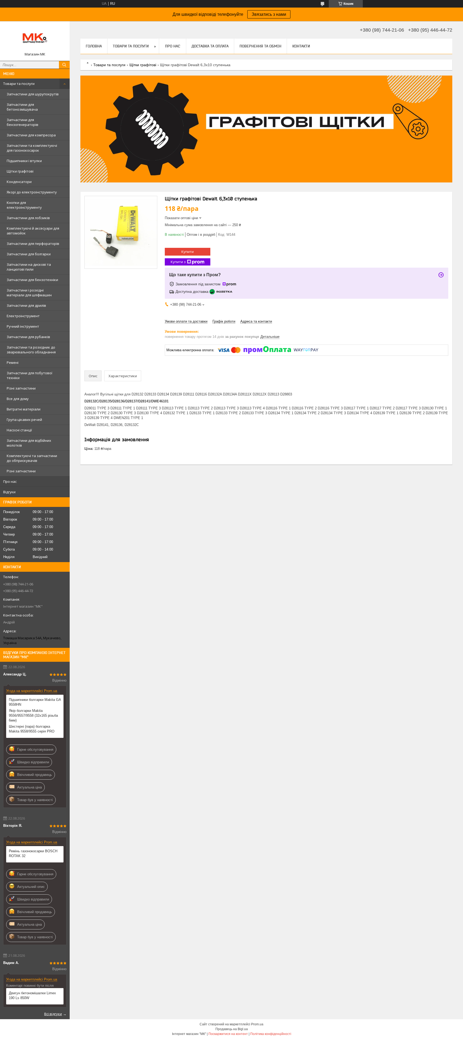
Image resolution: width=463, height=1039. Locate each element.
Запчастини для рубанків (28, 336)
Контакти (301, 46)
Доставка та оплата (210, 46)
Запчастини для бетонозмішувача (22, 107)
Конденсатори (19, 181)
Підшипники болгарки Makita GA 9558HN (35, 702)
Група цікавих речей (24, 419)
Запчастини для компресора (31, 135)
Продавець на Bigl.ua (231, 1029)
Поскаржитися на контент (228, 1034)
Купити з (178, 261)
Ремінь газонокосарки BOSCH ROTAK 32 (33, 853)
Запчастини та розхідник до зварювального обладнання (31, 349)
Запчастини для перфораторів (33, 243)
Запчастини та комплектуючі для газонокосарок (32, 148)
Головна (94, 46)
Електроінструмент (23, 315)
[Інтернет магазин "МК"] (35, 38)
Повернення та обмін (260, 46)
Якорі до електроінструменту (32, 192)
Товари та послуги (19, 83)
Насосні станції (19, 430)
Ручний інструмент (23, 326)
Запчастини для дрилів (26, 305)
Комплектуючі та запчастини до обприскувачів (32, 458)
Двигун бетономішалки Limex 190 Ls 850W (32, 995)
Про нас (10, 481)
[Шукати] (64, 65)
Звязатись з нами (269, 14)
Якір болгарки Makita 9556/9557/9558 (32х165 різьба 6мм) (33, 715)
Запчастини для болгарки (29, 254)
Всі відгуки (53, 1013)
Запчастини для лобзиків (28, 217)
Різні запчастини (21, 388)
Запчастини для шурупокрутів (33, 94)
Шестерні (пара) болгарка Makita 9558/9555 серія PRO (31, 728)
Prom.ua (257, 1024)
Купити (187, 251)
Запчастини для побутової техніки (29, 375)
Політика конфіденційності (270, 1034)
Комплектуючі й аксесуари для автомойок (33, 231)
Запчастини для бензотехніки (32, 279)
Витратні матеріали (23, 409)
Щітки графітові (20, 171)
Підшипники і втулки (24, 160)
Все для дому (18, 398)
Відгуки (9, 491)
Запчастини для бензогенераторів (22, 122)
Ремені (12, 362)
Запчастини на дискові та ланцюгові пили (29, 267)
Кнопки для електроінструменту (24, 205)
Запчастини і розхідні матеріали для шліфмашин (29, 292)
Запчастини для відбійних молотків (29, 443)
